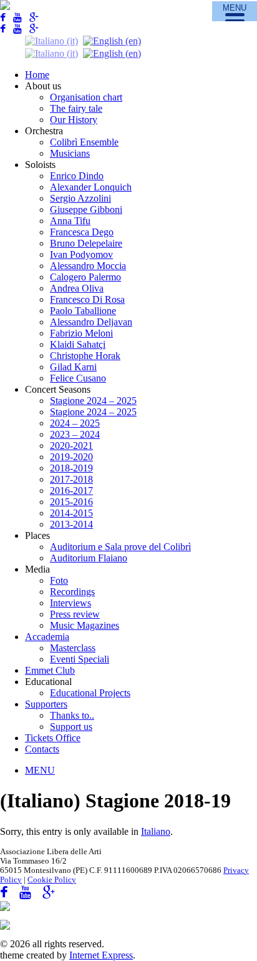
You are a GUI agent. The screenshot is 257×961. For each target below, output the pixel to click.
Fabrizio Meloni (81, 333)
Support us (71, 726)
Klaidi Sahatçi (77, 344)
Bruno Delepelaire (86, 243)
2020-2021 (71, 445)
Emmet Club (50, 670)
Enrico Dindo (77, 175)
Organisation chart (86, 97)
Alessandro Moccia (88, 265)
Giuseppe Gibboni (86, 209)
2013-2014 (71, 524)
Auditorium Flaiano (88, 558)
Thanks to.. (72, 715)
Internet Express (101, 955)
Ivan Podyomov (81, 254)
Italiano (155, 831)
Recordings (72, 591)
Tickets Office (52, 737)
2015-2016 (71, 501)
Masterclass (72, 648)
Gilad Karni (73, 367)
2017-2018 (71, 479)
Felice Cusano (78, 378)
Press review (75, 614)
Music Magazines (84, 625)
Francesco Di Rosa (87, 299)
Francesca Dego (82, 232)
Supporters (46, 704)
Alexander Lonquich (91, 187)
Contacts (42, 749)
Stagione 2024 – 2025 (93, 400)
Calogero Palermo (85, 277)
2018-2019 (71, 468)
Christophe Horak (85, 355)
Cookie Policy (51, 879)
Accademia (47, 636)
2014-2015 (71, 513)
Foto (59, 580)
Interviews (70, 603)
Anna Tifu (70, 220)
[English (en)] (112, 40)
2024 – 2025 (75, 423)
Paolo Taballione (83, 310)
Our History (73, 119)
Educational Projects (90, 692)
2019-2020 (71, 456)
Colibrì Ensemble (84, 142)
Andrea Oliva (77, 288)
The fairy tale (76, 108)
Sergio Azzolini (80, 198)
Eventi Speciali (79, 659)
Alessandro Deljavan (91, 322)
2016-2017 (71, 490)
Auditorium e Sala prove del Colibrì (120, 546)
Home (37, 74)
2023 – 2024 (75, 434)
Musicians (70, 153)
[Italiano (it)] (51, 40)
